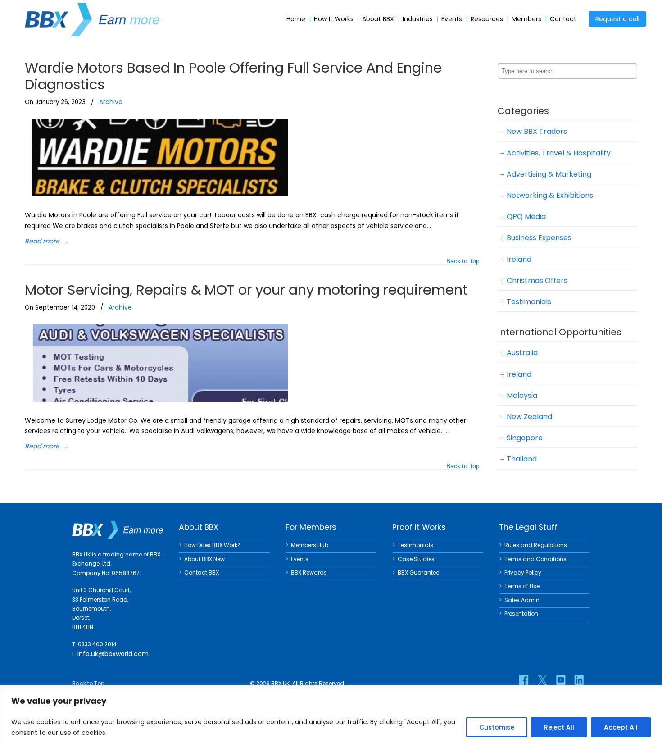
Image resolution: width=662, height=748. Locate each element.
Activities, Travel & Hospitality (559, 153)
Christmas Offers (537, 280)
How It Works (334, 19)
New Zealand (529, 416)
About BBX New (204, 559)
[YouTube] (560, 680)
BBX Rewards (309, 572)
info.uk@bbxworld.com (113, 653)
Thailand (522, 459)
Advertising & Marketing (549, 174)
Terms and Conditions (535, 559)
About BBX (378, 19)
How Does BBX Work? (212, 545)
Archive (110, 101)
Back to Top (463, 262)
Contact (563, 19)
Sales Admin (522, 600)
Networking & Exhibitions (550, 195)
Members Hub (309, 545)
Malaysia (522, 395)
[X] (542, 680)
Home (295, 19)
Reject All (559, 727)
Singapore (525, 438)
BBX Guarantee (418, 572)
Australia (522, 352)
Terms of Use (522, 586)
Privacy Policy (522, 572)
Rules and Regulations (535, 545)
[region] (331, 716)
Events (451, 19)
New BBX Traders (537, 131)
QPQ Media (526, 216)
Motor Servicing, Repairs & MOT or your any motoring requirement (246, 290)
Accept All (621, 727)
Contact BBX (201, 572)
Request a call (617, 18)
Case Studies (416, 559)
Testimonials (529, 301)
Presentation (521, 613)
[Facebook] (523, 680)
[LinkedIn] (579, 680)
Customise (496, 727)
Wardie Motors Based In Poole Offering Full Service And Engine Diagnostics (233, 76)
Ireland (519, 259)
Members (526, 19)
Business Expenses (539, 238)
